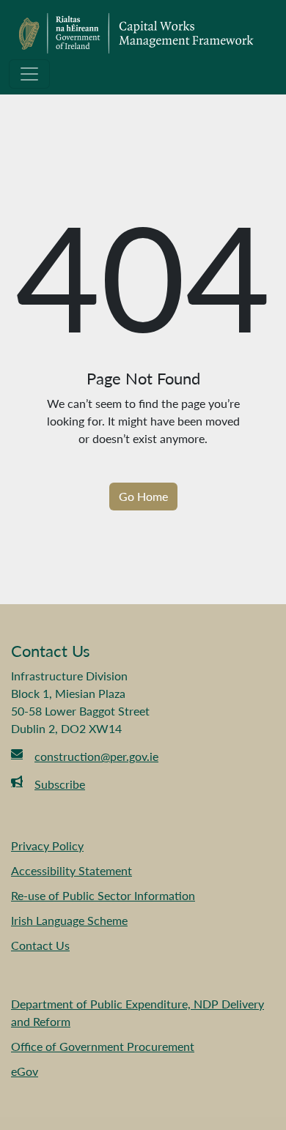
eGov (24, 1071)
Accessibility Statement (71, 870)
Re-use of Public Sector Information (103, 895)
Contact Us (40, 945)
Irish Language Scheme (69, 920)
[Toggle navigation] (29, 74)
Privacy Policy (47, 845)
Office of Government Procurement (102, 1046)
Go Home (143, 496)
